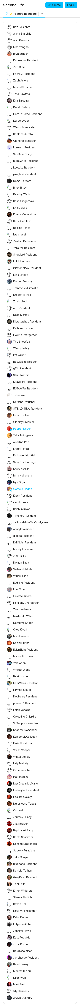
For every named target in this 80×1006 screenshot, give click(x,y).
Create (56, 5)
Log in (71, 5)
